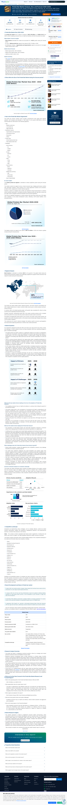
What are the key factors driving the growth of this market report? (18, 766)
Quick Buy (55, 42)
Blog (25, 778)
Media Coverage (27, 782)
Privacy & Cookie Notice (21, 800)
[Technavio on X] (45, 791)
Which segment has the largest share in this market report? (17, 770)
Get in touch (25, 731)
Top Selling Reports (38, 1)
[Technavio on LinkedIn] (44, 791)
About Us (36, 778)
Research (26, 784)
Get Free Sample (33, 113)
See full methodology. (41, 609)
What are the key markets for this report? (13, 763)
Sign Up (59, 779)
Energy (5, 786)
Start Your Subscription (55, 122)
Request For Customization (55, 76)
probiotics (17, 669)
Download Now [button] (26, 740)
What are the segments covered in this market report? (16, 754)
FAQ (35, 780)
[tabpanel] (25, 382)
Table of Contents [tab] (19, 29)
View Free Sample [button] (56, 14)
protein (8, 58)
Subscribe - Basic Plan (53, 36)
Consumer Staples (7, 784)
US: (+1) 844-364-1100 (50, 784)
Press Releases (27, 780)
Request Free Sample (25, 648)
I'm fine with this (61, 802)
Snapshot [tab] (9, 29)
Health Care (6, 790)
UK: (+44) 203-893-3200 (50, 786)
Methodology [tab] (29, 29)
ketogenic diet (22, 66)
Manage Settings (52, 802)
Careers (35, 782)
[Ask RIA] (64, 802)
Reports (25, 1)
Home (5, 4)
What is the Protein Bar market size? (12, 747)
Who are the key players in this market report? (14, 757)
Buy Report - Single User (52, 31)
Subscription (16, 778)
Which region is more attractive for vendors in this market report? (18, 760)
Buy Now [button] (47, 14)
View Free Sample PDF (54, 45)
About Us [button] (44, 1)
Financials (6, 788)
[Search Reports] (49, 2)
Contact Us (36, 784)
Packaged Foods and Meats (12, 4)
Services (30, 1)
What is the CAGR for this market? (12, 750)
